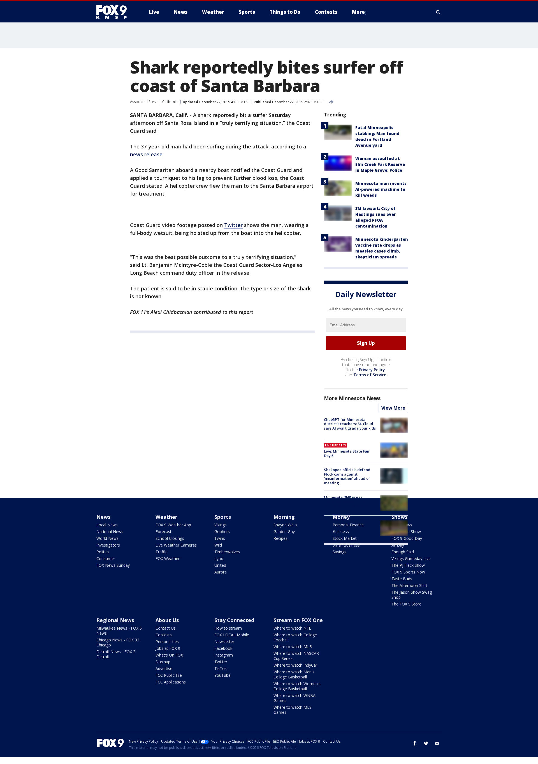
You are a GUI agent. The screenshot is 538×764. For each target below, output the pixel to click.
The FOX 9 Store (406, 604)
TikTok (220, 668)
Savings (339, 551)
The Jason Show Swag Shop (411, 594)
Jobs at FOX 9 (168, 648)
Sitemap (163, 661)
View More (393, 408)
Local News (107, 524)
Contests (164, 634)
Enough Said (402, 551)
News (103, 516)
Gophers (222, 531)
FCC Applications (171, 682)
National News (109, 531)
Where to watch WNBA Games (294, 698)
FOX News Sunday (113, 565)
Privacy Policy (372, 369)
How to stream (228, 628)
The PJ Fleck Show (408, 565)
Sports (222, 516)
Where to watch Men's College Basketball (293, 674)
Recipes (280, 538)
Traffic (161, 551)
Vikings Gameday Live (411, 558)
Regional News (115, 620)
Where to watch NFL (292, 628)
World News (107, 538)
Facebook (223, 648)
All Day (397, 545)
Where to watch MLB (292, 646)
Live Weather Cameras (176, 545)
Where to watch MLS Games (292, 710)
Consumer (105, 558)
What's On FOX (169, 655)
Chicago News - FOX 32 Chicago (117, 642)
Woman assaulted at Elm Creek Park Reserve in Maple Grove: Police (380, 164)
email (437, 743)
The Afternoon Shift (409, 585)
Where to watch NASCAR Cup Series (296, 656)
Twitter (233, 225)
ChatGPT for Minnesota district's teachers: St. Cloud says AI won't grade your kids (350, 424)
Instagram (223, 655)
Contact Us (166, 628)
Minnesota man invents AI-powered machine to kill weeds (381, 189)
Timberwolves (227, 551)
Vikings (220, 524)
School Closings (170, 538)
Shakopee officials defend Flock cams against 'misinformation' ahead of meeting (347, 476)
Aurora (220, 572)
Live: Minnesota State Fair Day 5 (347, 453)
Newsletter (224, 641)
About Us (167, 620)
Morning (284, 516)
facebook (414, 743)
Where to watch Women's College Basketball (297, 686)
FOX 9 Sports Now (408, 572)
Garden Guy (284, 531)
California (170, 101)
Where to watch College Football (295, 637)
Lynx (218, 558)
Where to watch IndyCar (295, 665)
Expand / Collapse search (438, 12)
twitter (425, 743)
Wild (218, 545)
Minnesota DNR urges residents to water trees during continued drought (347, 501)
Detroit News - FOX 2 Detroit (115, 654)
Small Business (346, 545)
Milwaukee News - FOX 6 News (119, 630)
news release (146, 154)
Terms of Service (369, 374)
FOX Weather (168, 558)
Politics (102, 551)
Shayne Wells (285, 524)
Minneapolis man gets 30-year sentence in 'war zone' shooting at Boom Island (348, 526)
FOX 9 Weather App (173, 524)
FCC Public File (169, 675)
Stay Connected (234, 620)
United (220, 565)
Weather (166, 516)
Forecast (163, 531)
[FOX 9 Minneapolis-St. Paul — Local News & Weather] (114, 12)
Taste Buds (401, 578)
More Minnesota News (352, 398)
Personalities (167, 641)
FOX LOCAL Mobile (231, 634)
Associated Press (143, 101)
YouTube (222, 675)
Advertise (164, 668)
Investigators (108, 545)
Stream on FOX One (298, 620)
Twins (219, 538)
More (358, 12)
